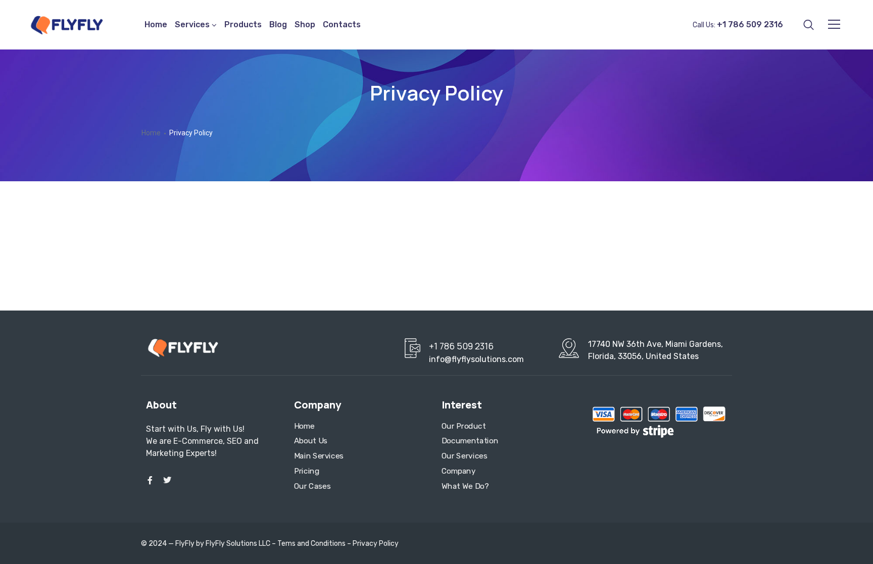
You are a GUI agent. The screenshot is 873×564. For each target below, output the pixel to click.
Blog (278, 24)
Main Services (319, 455)
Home (155, 24)
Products (243, 24)
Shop (305, 24)
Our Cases (312, 486)
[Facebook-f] (150, 480)
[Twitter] (167, 480)
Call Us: (738, 25)
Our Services (464, 455)
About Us (310, 441)
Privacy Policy (376, 543)
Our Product (464, 426)
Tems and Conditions (311, 543)
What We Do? (465, 486)
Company (458, 471)
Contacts (342, 24)
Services (192, 24)
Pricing (306, 471)
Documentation (470, 441)
